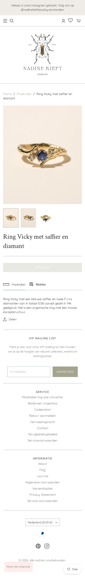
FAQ (42, 470)
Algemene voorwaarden (42, 482)
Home (7, 94)
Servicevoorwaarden (42, 440)
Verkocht (42, 267)
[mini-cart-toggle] (78, 20)
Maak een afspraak (18, 566)
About (42, 464)
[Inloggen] (63, 20)
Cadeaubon (42, 409)
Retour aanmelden (42, 416)
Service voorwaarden (42, 501)
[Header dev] (5, 21)
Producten (24, 94)
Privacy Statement (43, 495)
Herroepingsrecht (42, 422)
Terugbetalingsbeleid (42, 434)
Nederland (40, 522)
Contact (42, 428)
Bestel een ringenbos (42, 403)
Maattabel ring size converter (42, 397)
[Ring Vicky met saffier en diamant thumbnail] (11, 218)
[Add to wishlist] (31, 284)
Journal (42, 476)
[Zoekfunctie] (12, 21)
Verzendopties (42, 488)
